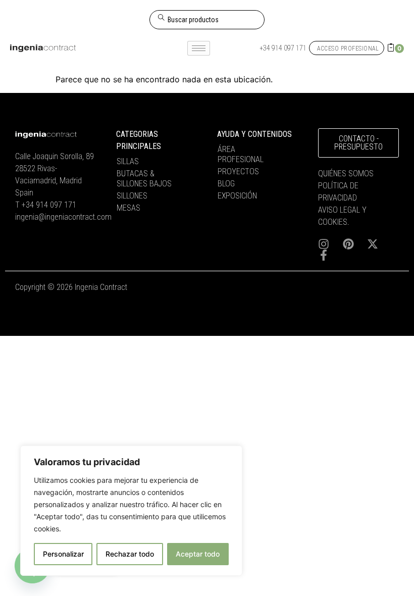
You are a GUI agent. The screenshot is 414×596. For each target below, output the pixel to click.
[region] (131, 510)
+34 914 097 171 (49, 205)
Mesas (128, 208)
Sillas (128, 161)
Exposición (237, 196)
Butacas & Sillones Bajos (144, 178)
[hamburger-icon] (198, 48)
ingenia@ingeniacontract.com (63, 217)
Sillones (132, 196)
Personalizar (63, 554)
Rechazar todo (130, 554)
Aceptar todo (198, 554)
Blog (226, 183)
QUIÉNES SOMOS (346, 173)
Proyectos (238, 171)
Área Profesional (241, 154)
